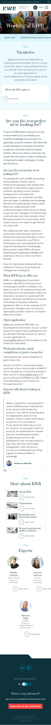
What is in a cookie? (32, 2)
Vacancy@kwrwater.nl (14, 340)
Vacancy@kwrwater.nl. (30, 374)
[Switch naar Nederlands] (24, 684)
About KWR (9, 37)
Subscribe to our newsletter (25, 706)
